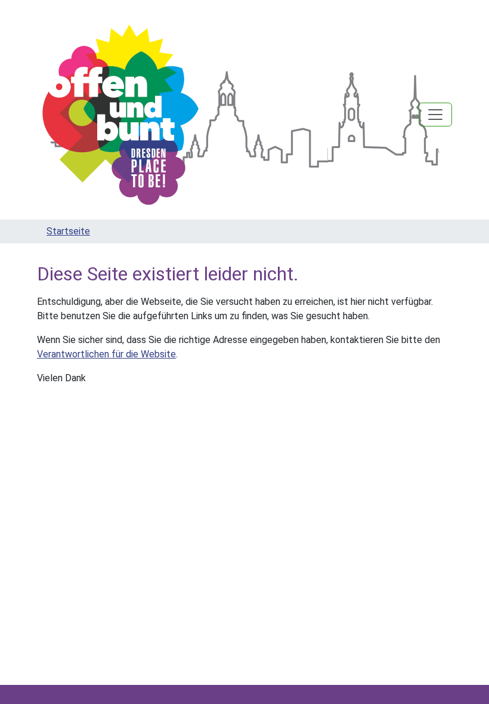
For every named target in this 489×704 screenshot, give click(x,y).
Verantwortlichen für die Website (106, 354)
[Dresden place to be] (120, 114)
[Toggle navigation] (435, 114)
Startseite (68, 231)
